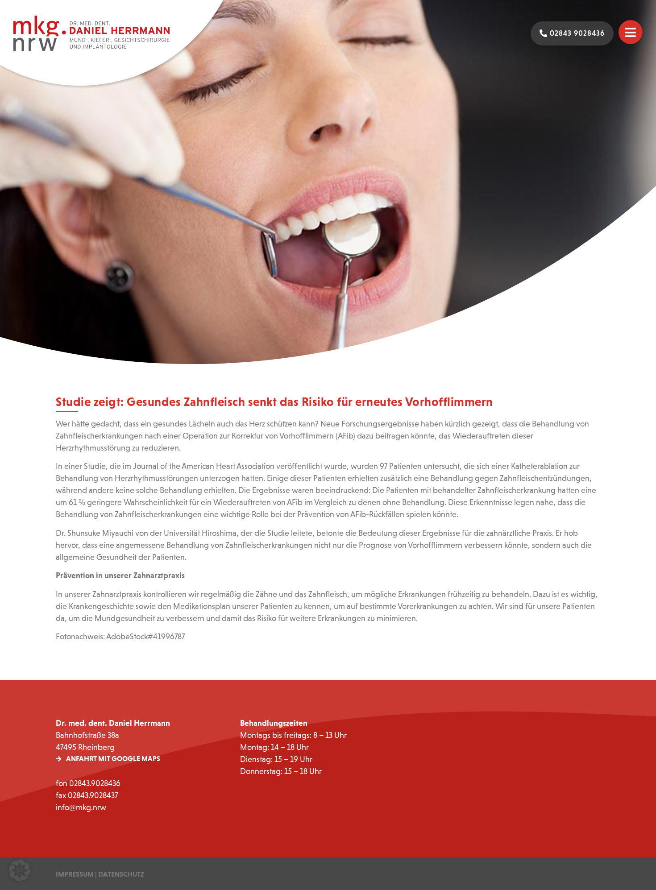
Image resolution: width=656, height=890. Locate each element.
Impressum (75, 874)
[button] (19, 870)
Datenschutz (121, 874)
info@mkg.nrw (81, 807)
